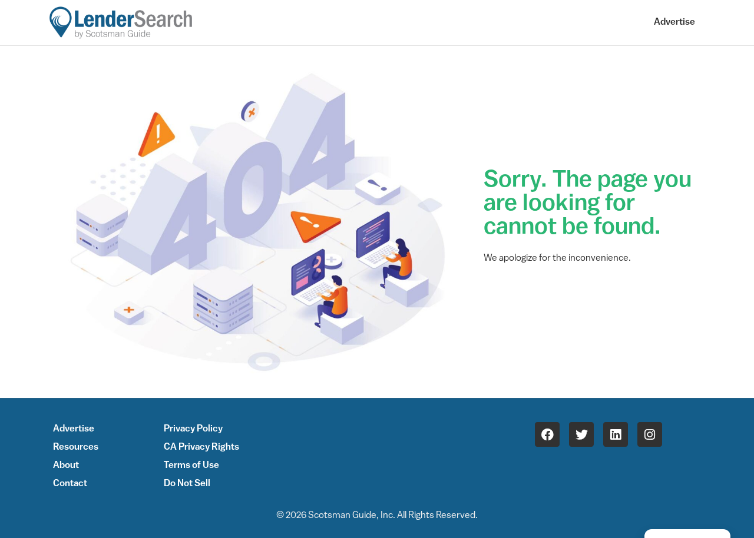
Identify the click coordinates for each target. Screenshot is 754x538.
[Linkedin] (615, 434)
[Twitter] (581, 434)
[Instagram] (649, 434)
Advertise (674, 22)
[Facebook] (547, 434)
